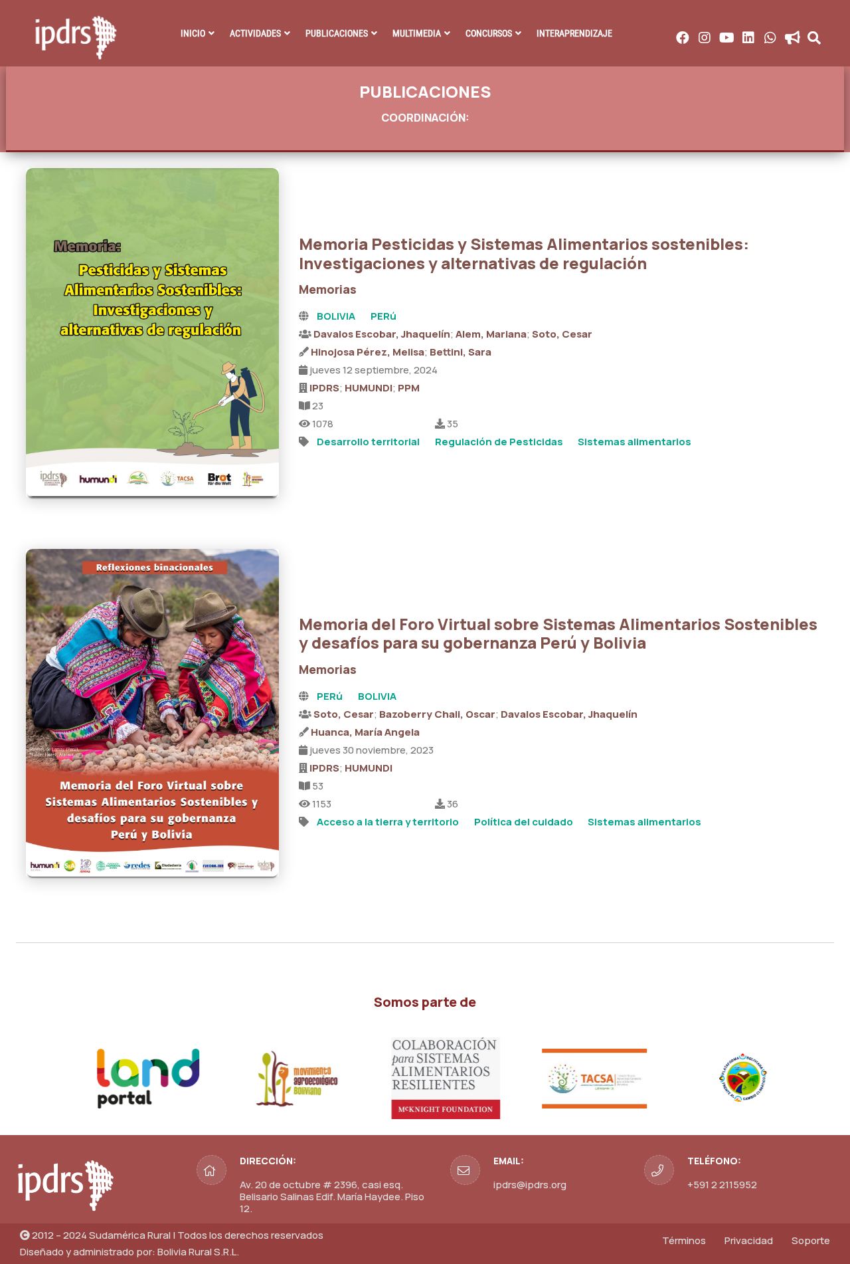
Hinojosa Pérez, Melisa (367, 352)
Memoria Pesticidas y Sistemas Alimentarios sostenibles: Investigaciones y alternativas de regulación (524, 253)
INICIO (193, 33)
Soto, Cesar (562, 334)
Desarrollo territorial (368, 442)
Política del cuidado (523, 822)
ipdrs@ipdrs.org (529, 1185)
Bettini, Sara (460, 352)
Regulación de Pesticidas (499, 442)
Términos (684, 1240)
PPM (409, 388)
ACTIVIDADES (255, 33)
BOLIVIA (336, 316)
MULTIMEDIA (416, 33)
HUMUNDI (368, 388)
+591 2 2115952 (722, 1185)
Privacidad (748, 1240)
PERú (383, 316)
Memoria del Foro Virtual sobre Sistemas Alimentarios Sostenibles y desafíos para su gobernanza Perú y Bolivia (558, 633)
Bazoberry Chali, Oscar (437, 714)
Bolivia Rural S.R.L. (198, 1252)
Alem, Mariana (491, 334)
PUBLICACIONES (336, 33)
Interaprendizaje (574, 33)
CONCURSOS (489, 33)
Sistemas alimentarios (634, 442)
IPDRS (324, 388)
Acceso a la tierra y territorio (388, 822)
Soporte (811, 1240)
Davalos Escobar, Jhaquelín (381, 334)
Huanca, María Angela (365, 732)
